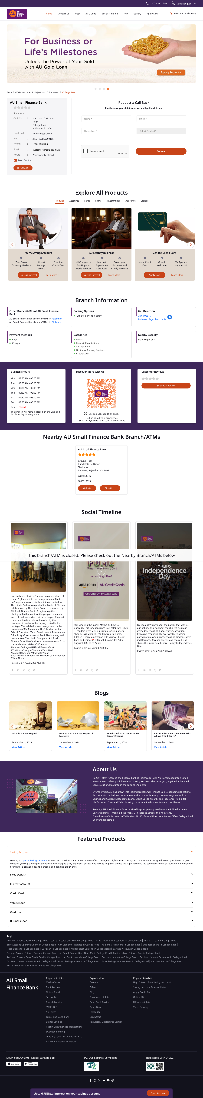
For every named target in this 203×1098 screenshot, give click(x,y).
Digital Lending (54, 1021)
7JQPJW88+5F (145, 315)
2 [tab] (99, 89)
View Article (18, 747)
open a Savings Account (34, 860)
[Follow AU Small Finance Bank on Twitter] (99, 1080)
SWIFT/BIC (51, 1006)
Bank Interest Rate (99, 996)
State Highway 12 (147, 339)
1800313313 (84, 481)
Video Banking (140, 1006)
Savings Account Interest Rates (149, 987)
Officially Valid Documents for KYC (64, 1036)
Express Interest (28, 274)
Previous (12, 244)
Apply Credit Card (143, 992)
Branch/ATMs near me (18, 92)
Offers (93, 987)
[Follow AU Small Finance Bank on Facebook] (90, 1080)
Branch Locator (54, 1002)
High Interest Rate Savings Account (152, 982)
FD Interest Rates (142, 1002)
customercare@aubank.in (46, 149)
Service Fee (52, 996)
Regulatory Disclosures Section (106, 1021)
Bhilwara (53, 92)
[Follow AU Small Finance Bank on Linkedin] (104, 1080)
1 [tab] (95, 89)
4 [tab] (107, 89)
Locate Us (95, 1011)
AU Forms (51, 1011)
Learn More (51, 274)
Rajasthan (39, 92)
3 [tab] (103, 89)
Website (87, 488)
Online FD (138, 996)
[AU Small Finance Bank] (17, 14)
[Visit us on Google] (95, 1080)
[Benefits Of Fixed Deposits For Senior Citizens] (125, 715)
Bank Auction (53, 987)
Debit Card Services (100, 1002)
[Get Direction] (169, 318)
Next (190, 244)
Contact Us (95, 1016)
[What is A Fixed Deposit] (30, 715)
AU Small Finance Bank (92, 449)
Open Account (158, 1093)
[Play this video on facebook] (101, 572)
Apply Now (154, 274)
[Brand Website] (112, 1080)
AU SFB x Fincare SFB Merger (61, 1041)
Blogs (92, 992)
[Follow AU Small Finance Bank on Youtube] (108, 1080)
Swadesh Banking (55, 1031)
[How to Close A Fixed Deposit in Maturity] (78, 715)
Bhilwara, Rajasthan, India (152, 319)
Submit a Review (166, 385)
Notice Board (53, 992)
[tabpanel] (101, 55)
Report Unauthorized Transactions (64, 1026)
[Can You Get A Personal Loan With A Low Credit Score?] (173, 715)
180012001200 (40, 144)
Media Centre (53, 982)
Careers (94, 982)
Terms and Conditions (57, 1016)
